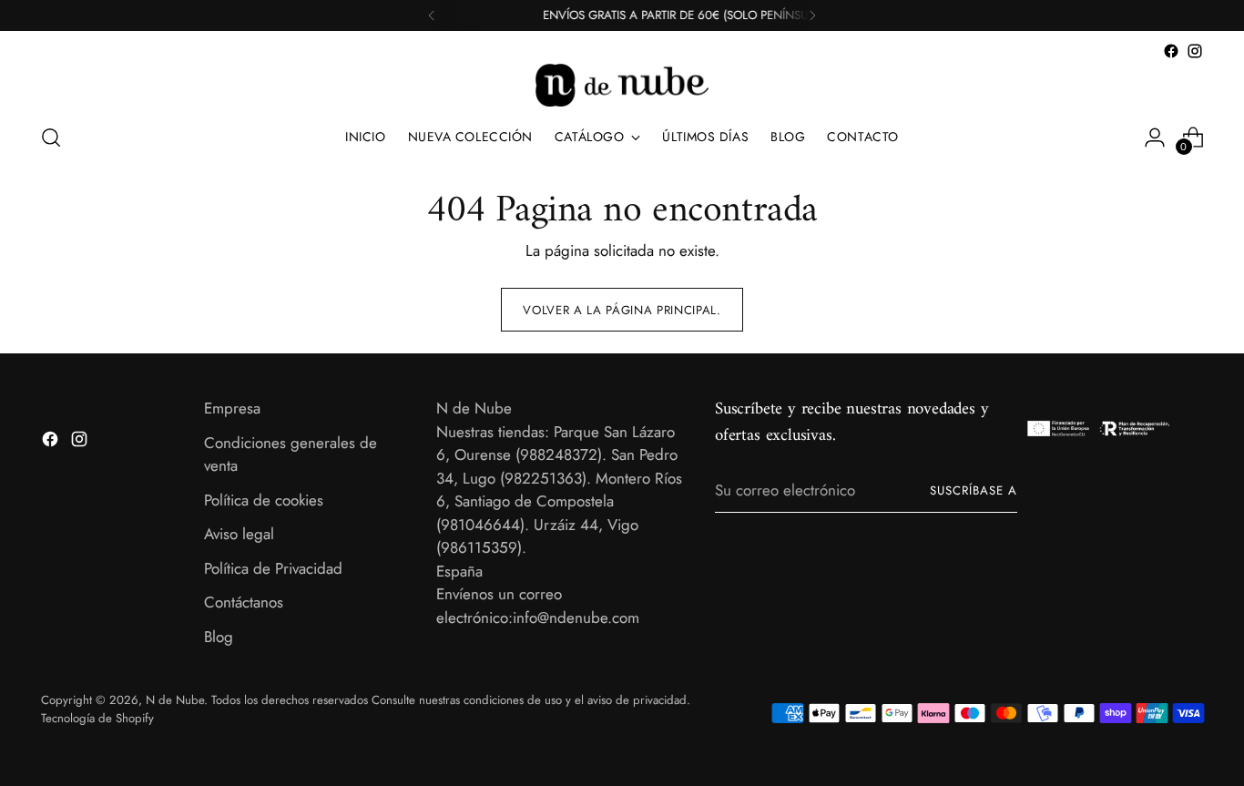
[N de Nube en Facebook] (1171, 51)
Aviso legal (239, 534)
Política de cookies (263, 500)
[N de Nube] (622, 85)
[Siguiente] (812, 15)
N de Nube (175, 700)
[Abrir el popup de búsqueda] (51, 137)
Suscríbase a (973, 490)
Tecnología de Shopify (97, 718)
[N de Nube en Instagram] (1195, 51)
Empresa (232, 408)
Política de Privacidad (273, 568)
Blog (218, 637)
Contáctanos (243, 602)
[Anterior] (432, 15)
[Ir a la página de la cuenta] (1155, 137)
